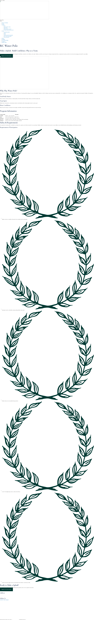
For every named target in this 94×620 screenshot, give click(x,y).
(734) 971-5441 (47, 596)
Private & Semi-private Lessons (9, 30)
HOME (39, 618)
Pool (4, 25)
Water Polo (5, 28)
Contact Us (3, 41)
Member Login (4, 42)
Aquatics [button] (3, 24)
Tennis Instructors (6, 37)
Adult (4, 33)
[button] (47, 21)
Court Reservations (7, 32)
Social (3, 23)
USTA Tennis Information (7, 36)
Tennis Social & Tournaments (8, 35)
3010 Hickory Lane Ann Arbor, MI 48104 (47, 595)
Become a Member (5, 22)
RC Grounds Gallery (5, 40)
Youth (5, 34)
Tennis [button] (3, 31)
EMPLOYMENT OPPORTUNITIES (46, 618)
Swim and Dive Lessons (7, 29)
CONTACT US (54, 618)
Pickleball (3, 39)
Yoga (3, 38)
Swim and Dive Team (7, 26)
